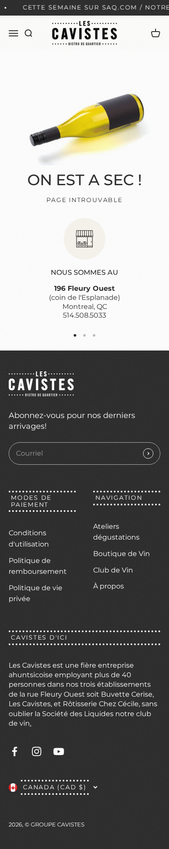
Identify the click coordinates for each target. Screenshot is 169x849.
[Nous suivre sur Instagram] (36, 751)
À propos (108, 586)
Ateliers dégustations (116, 532)
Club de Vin (113, 570)
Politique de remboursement (38, 566)
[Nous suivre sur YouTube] (59, 751)
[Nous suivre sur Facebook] (14, 751)
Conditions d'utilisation (29, 538)
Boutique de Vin (121, 554)
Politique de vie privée (35, 593)
